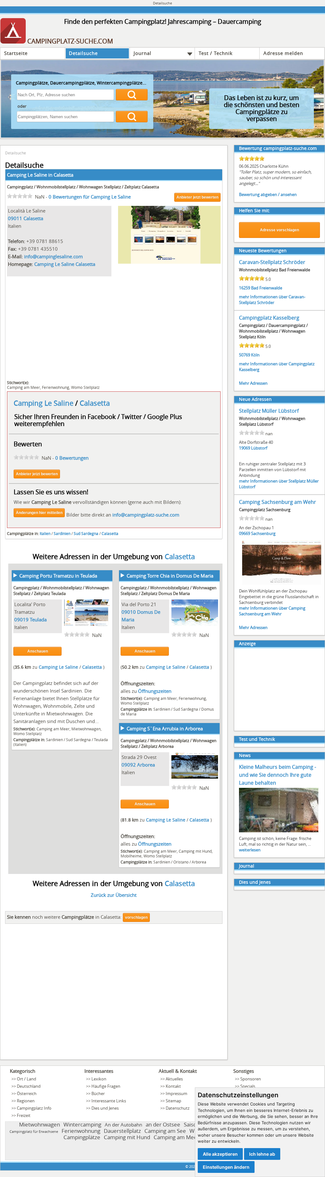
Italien (45, 533)
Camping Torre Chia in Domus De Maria (170, 575)
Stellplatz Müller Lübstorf (269, 410)
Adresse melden (283, 53)
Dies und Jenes (255, 882)
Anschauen (37, 651)
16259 (244, 288)
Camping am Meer (23, 387)
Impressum (176, 1093)
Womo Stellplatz (85, 387)
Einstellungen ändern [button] (226, 1167)
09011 (15, 218)
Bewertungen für (90, 196)
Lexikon (98, 1079)
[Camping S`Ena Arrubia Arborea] (194, 777)
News (245, 755)
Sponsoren (250, 1079)
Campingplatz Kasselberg (269, 317)
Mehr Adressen (253, 383)
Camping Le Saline (44, 403)
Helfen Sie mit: (254, 210)
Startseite (16, 53)
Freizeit (23, 1115)
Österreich (26, 1093)
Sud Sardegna (86, 533)
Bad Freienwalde (266, 288)
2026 (193, 1166)
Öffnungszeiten (154, 691)
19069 (244, 448)
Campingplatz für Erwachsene (34, 1131)
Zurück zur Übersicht (113, 895)
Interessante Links (108, 1101)
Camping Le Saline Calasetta (64, 264)
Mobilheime (131, 855)
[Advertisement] (114, 327)
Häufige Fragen (105, 1086)
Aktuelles (174, 1079)
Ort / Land (26, 1079)
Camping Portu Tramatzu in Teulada (58, 575)
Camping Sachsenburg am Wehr (277, 501)
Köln (255, 355)
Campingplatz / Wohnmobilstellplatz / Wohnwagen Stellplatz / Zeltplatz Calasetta (83, 187)
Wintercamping (82, 1124)
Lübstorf (259, 448)
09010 (129, 612)
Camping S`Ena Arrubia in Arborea (165, 728)
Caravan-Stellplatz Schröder (272, 262)
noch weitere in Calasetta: (64, 917)
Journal (142, 53)
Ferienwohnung (55, 387)
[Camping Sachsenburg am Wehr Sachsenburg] (282, 584)
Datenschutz (177, 1108)
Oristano (181, 861)
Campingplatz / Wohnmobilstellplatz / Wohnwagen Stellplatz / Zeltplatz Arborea (168, 743)
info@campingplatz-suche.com (145, 514)
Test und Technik (257, 739)
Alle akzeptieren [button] (220, 1154)
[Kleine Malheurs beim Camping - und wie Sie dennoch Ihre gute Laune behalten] (278, 832)
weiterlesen (250, 850)
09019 (21, 619)
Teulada (38, 619)
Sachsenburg (263, 533)
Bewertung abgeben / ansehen (268, 194)
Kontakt (173, 1086)
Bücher (98, 1093)
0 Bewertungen (72, 458)
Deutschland (29, 1086)
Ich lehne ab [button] (262, 1154)
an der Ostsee (163, 1124)
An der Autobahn (123, 1124)
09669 (244, 533)
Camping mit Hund (195, 851)
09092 (129, 764)
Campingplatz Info (34, 1108)
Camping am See (165, 1130)
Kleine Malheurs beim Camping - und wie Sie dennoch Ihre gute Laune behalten (277, 774)
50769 (244, 355)
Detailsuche (83, 53)
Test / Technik (216, 53)
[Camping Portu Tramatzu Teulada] (87, 624)
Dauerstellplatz (122, 1130)
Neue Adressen (255, 399)
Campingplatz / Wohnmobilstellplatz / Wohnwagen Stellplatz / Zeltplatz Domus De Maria (168, 590)
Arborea (146, 764)
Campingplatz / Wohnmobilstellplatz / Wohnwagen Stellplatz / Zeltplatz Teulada (61, 590)
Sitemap (173, 1101)
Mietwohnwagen (86, 728)
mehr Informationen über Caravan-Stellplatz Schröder (272, 299)
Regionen (26, 1101)
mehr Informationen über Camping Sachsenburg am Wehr (272, 611)
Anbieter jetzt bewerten (197, 197)
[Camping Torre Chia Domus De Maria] (194, 624)
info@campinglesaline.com (53, 256)
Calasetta (63, 175)
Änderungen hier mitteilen (39, 513)
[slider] (19, 196)
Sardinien (62, 533)
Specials (247, 1086)
